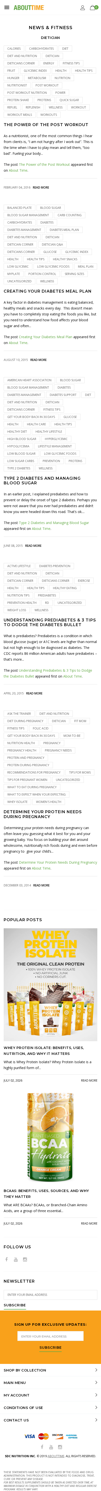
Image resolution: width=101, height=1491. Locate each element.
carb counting (70, 215)
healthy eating (65, 588)
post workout (47, 85)
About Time (18, 170)
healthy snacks (65, 259)
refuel (12, 107)
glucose (50, 252)
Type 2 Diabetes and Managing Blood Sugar (42, 480)
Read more (41, 187)
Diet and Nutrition (22, 56)
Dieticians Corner (21, 63)
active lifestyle (19, 566)
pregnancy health (21, 750)
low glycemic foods (53, 266)
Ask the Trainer (19, 714)
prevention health (22, 603)
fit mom (80, 721)
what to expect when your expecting (36, 794)
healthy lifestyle (49, 431)
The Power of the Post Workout (46, 124)
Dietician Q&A (52, 244)
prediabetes (47, 595)
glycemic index (35, 71)
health (60, 71)
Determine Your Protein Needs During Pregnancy (43, 814)
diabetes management (24, 230)
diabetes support (63, 395)
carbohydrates (41, 49)
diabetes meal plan (64, 230)
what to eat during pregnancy (32, 787)
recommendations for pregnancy (34, 772)
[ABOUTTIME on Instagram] (25, 1259)
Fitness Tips (71, 63)
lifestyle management (55, 446)
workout (78, 107)
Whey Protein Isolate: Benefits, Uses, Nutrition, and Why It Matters (44, 1051)
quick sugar (69, 100)
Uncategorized (19, 281)
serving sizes (74, 274)
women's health (48, 802)
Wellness (56, 107)
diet (65, 49)
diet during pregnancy (25, 721)
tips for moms (80, 772)
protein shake (18, 100)
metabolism (37, 78)
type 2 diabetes (18, 468)
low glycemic (18, 266)
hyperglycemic (56, 439)
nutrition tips (18, 595)
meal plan (85, 266)
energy (48, 63)
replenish (33, 107)
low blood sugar (21, 454)
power (60, 93)
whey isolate (17, 802)
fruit (11, 71)
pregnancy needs (58, 750)
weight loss (16, 610)
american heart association (29, 380)
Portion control (42, 274)
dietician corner (20, 244)
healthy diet (17, 431)
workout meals (19, 115)
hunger (13, 78)
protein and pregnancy (25, 758)
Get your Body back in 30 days (31, 417)
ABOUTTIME (56, 1456)
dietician (52, 56)
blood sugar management (28, 215)
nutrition (62, 78)
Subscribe (15, 1305)
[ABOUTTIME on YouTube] (15, 1259)
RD (47, 603)
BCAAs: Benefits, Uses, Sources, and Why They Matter (46, 1194)
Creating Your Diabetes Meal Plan (48, 291)
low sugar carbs (20, 461)
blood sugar (50, 208)
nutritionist (17, 85)
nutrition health (21, 743)
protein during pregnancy (28, 765)
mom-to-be (71, 736)
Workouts (48, 115)
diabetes (46, 222)
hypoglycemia (18, 446)
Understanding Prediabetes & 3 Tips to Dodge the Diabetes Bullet (50, 622)
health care (36, 424)
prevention (51, 461)
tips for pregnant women (27, 780)
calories (14, 49)
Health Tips (83, 71)
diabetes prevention (54, 566)
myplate (13, 274)
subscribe (50, 1348)
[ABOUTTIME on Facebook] (6, 1259)
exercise (84, 581)
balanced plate (19, 208)
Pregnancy (52, 743)
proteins (44, 100)
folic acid (41, 728)
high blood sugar (21, 439)
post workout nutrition (27, 93)
